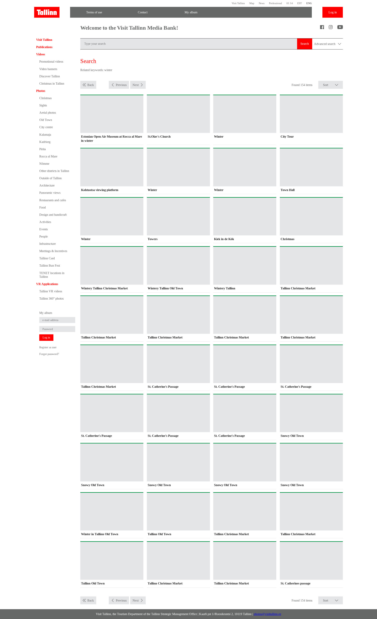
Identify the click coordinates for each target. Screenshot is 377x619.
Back (90, 85)
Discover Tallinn (49, 76)
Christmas (45, 98)
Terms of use (94, 12)
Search (304, 43)
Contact (142, 12)
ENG (309, 3)
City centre (46, 127)
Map (251, 3)
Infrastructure (47, 243)
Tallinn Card (47, 258)
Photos (40, 90)
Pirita (42, 149)
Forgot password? (49, 354)
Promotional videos (51, 61)
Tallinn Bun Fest (49, 265)
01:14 (289, 3)
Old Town (45, 120)
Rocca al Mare (48, 156)
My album (191, 12)
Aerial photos (47, 112)
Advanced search (325, 44)
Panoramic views (49, 192)
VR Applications (47, 284)
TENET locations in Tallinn (51, 274)
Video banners (48, 69)
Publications (44, 47)
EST (299, 3)
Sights (43, 105)
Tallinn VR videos (50, 291)
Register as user (48, 347)
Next (136, 85)
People (43, 236)
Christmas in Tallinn (51, 83)
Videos (40, 54)
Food (42, 207)
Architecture (47, 185)
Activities (45, 222)
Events (43, 229)
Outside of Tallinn (50, 178)
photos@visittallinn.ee (267, 614)
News (261, 3)
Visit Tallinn (238, 3)
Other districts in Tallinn (54, 171)
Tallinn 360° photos (51, 298)
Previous (121, 85)
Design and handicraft (53, 214)
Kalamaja (45, 134)
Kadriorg (44, 142)
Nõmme (44, 163)
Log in (333, 12)
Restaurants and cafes (52, 200)
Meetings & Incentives (53, 251)
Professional (275, 3)
